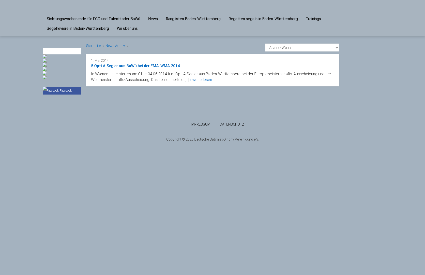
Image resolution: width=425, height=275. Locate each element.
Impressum (200, 124)
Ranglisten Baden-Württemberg (193, 18)
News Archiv (115, 46)
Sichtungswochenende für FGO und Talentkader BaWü (93, 18)
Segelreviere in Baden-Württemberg (78, 28)
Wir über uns (127, 28)
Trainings (313, 18)
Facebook (66, 90)
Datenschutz (232, 124)
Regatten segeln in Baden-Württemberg (263, 18)
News (153, 18)
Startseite (93, 46)
